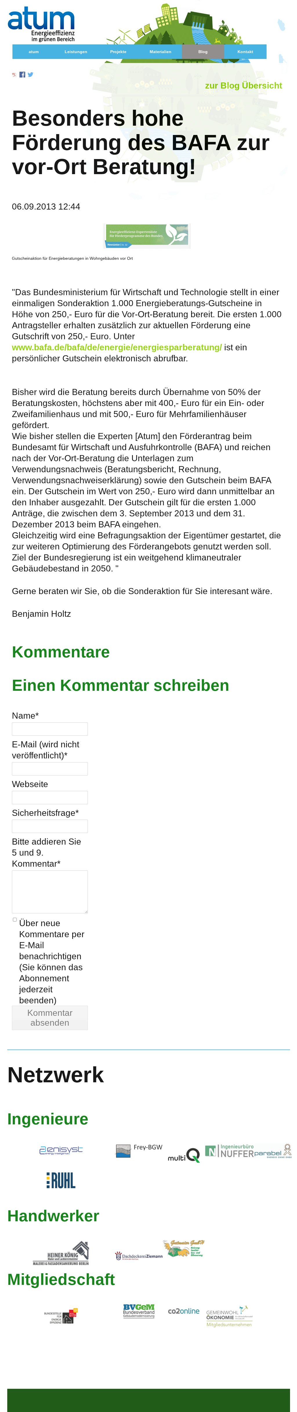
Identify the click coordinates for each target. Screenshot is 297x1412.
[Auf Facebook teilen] (22, 74)
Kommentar (36, 863)
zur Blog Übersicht (243, 85)
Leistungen (76, 51)
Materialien (160, 51)
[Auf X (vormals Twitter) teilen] (30, 74)
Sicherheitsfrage (45, 813)
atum (34, 51)
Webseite (30, 784)
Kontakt (245, 51)
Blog (203, 51)
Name (25, 715)
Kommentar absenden (50, 1017)
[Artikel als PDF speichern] (14, 74)
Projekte (118, 51)
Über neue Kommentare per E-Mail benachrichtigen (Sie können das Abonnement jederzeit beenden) (51, 961)
